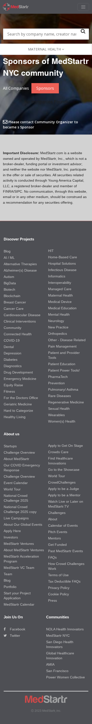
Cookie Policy (58, 594)
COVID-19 (12, 340)
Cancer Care (14, 309)
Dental (9, 347)
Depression (12, 353)
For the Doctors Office (21, 398)
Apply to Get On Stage (65, 446)
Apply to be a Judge (63, 489)
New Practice (58, 327)
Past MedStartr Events (65, 551)
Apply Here (12, 531)
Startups (10, 446)
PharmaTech (58, 377)
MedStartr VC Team (19, 568)
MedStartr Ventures (19, 544)
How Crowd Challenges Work (66, 566)
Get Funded (57, 545)
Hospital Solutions (62, 263)
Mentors (54, 538)
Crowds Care (58, 452)
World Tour (12, 489)
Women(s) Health (61, 421)
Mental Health (59, 314)
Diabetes (10, 360)
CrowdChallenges (62, 482)
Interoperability (59, 283)
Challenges (57, 513)
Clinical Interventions (20, 321)
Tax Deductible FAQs (64, 581)
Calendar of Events (63, 525)
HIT (51, 251)
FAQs (52, 557)
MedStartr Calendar (19, 604)
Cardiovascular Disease (22, 315)
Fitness (9, 391)
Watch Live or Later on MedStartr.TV (65, 503)
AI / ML (9, 258)
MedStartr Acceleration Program (21, 558)
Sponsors (45, 88)
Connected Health (18, 334)
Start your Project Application (17, 595)
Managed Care (59, 289)
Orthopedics (57, 334)
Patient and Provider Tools (64, 355)
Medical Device (60, 302)
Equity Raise (13, 385)
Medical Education (62, 308)
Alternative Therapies (20, 264)
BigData (10, 283)
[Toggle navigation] (83, 7)
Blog (7, 251)
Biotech (9, 289)
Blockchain (12, 296)
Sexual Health (59, 409)
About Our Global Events (23, 524)
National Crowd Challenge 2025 (16, 498)
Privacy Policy (58, 588)
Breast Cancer (15, 302)
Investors (11, 537)
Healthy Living (15, 417)
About (52, 519)
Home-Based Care (62, 257)
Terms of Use (58, 575)
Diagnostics (13, 366)
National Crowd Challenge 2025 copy (20, 509)
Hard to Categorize (18, 410)
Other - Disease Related (67, 340)
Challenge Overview (19, 452)
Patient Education (61, 364)
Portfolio (10, 587)
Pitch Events (57, 532)
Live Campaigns (16, 518)
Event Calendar (16, 483)
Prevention (56, 383)
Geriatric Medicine (18, 404)
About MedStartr (16, 459)
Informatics (56, 276)
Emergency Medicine (20, 379)
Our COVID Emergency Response (22, 467)
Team (8, 574)
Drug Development (18, 372)
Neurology (56, 321)
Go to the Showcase (63, 470)
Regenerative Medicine (66, 402)
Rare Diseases (59, 396)
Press (52, 600)
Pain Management (62, 346)
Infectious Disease (62, 270)
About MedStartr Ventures (24, 550)
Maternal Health (60, 295)
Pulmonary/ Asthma (63, 389)
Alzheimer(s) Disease (20, 270)
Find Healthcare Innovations (60, 460)
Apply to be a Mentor (64, 495)
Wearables (56, 415)
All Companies (16, 88)
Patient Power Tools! (64, 370)
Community (12, 328)
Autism (9, 277)
